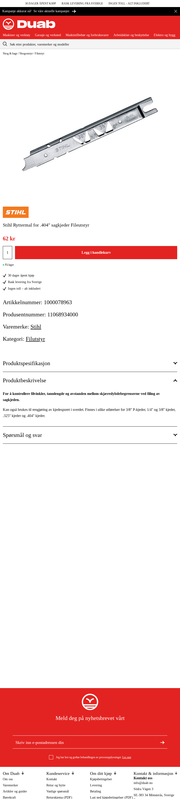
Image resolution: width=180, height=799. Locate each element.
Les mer (126, 757)
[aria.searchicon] (5, 44)
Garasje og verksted (48, 35)
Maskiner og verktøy (16, 35)
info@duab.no (143, 783)
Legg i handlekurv (96, 252)
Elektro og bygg (164, 35)
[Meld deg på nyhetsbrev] (162, 742)
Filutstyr (39, 53)
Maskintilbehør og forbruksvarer (87, 35)
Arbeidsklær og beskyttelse (131, 35)
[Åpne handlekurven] (173, 26)
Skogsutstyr (26, 53)
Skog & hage (10, 53)
